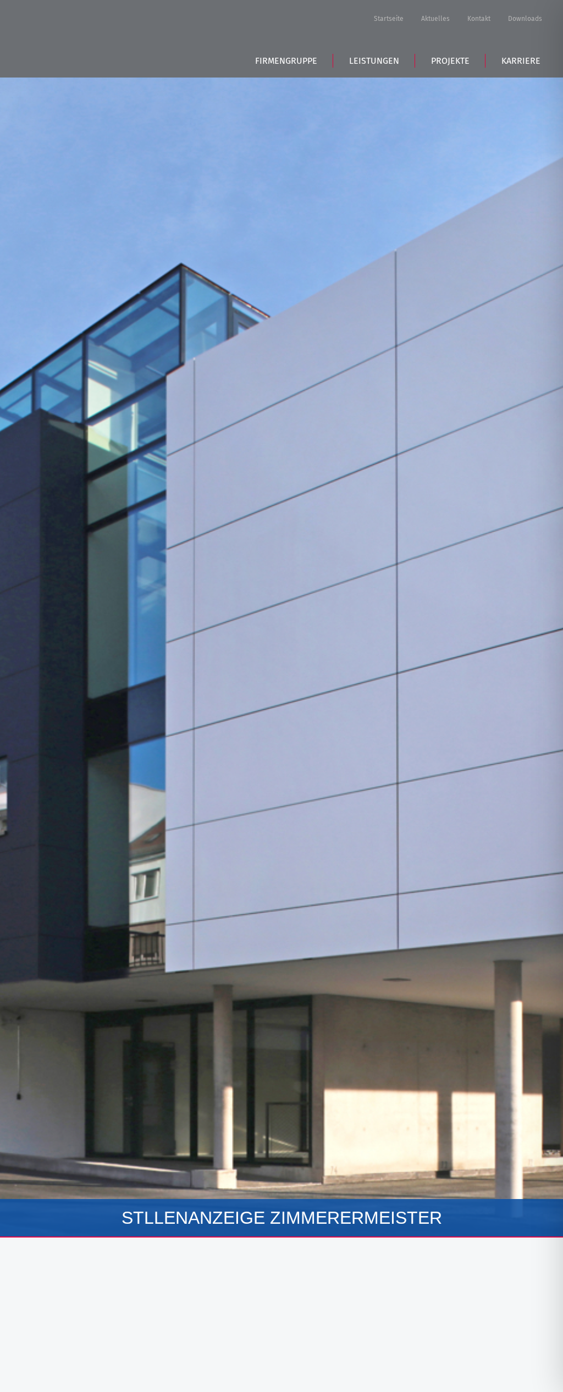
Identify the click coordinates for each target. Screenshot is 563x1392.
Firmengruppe (286, 61)
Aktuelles (435, 19)
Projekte (450, 61)
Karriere (520, 61)
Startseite (389, 19)
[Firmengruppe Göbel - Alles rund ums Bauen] (105, 37)
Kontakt (478, 19)
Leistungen (374, 61)
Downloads (525, 19)
